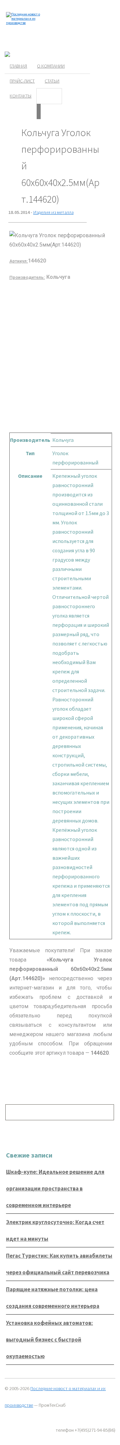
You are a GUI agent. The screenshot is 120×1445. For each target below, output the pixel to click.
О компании (51, 66)
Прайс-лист (22, 81)
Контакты (20, 96)
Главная (18, 66)
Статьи (52, 81)
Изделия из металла (53, 212)
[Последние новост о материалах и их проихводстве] (24, 23)
